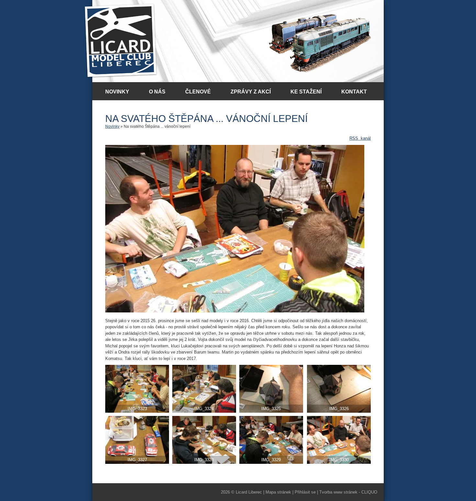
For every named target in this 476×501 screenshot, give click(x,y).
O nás (157, 91)
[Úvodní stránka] (121, 41)
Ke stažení (306, 91)
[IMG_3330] (234, 311)
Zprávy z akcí (251, 91)
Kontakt (354, 91)
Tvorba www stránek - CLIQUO (348, 492)
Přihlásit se (305, 492)
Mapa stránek (278, 492)
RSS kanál (360, 138)
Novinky (117, 91)
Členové (198, 91)
